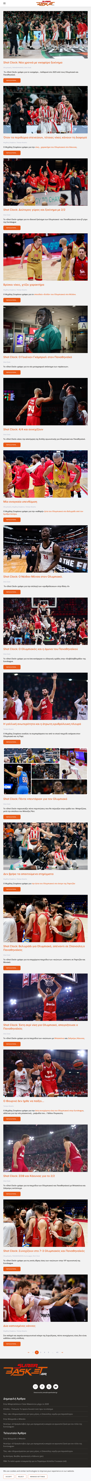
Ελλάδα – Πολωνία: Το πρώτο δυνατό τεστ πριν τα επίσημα (28, 1409)
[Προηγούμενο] (28, 1352)
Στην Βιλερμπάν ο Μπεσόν (14, 1419)
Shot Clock (27, 68)
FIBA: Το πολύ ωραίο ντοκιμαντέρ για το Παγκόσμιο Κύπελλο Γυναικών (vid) (34, 1461)
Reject (21, 1476)
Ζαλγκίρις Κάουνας (76, 1038)
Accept (9, 1476)
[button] (4, 3)
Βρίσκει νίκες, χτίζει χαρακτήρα (23, 284)
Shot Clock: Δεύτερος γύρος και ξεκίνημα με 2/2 (34, 209)
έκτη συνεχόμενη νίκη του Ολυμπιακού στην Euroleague (59, 1110)
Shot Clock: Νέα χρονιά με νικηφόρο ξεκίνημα (32, 62)
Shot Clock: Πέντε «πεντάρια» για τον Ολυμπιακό (35, 799)
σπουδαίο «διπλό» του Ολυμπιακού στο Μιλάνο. (55, 294)
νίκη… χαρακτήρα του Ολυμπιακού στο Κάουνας (56, 147)
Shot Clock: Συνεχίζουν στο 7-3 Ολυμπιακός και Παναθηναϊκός (44, 1251)
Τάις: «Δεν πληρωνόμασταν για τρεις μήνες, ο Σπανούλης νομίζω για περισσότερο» (38, 1414)
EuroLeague (28, 1256)
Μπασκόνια (59, 1038)
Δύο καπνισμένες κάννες (19, 1325)
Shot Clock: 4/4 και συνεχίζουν (23, 429)
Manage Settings (37, 1476)
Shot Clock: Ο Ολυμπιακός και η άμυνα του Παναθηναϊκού (40, 649)
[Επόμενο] (62, 1352)
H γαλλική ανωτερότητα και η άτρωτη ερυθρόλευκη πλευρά (42, 724)
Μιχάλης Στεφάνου (9, 142)
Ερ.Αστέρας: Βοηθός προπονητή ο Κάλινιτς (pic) (23, 1456)
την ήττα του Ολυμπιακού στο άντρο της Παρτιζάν (53, 883)
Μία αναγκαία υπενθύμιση (20, 501)
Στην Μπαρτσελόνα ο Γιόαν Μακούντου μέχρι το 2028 (26, 1404)
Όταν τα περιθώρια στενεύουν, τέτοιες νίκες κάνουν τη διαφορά (45, 137)
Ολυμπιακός (7, 68)
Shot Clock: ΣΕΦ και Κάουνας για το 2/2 (29, 1176)
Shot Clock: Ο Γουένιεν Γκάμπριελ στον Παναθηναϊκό (37, 357)
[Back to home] (45, 3)
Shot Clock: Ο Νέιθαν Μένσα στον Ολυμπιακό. (33, 576)
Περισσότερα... (12, 80)
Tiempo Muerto (22, 142)
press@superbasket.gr (50, 1392)
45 (57, 1352)
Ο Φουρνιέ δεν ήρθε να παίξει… (23, 1101)
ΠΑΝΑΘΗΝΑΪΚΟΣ (18, 68)
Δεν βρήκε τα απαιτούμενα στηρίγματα (28, 874)
